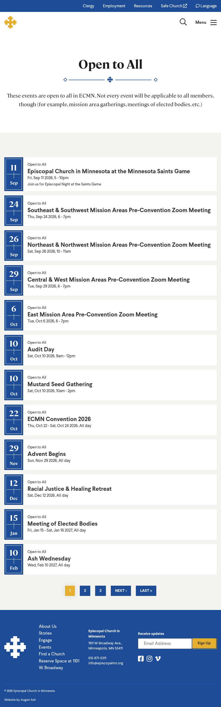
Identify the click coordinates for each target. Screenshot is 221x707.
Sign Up (204, 643)
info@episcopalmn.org (105, 663)
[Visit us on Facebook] (141, 659)
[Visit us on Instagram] (149, 659)
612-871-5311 (97, 658)
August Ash (28, 700)
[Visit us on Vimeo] (158, 659)
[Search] (183, 23)
